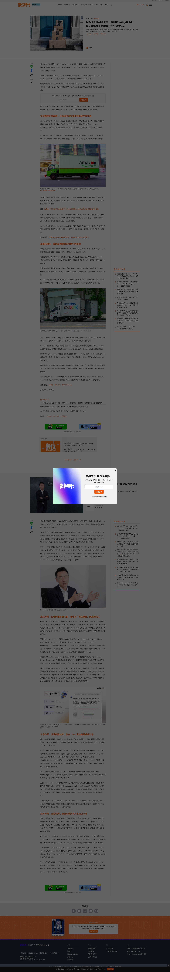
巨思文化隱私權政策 (102, 496)
